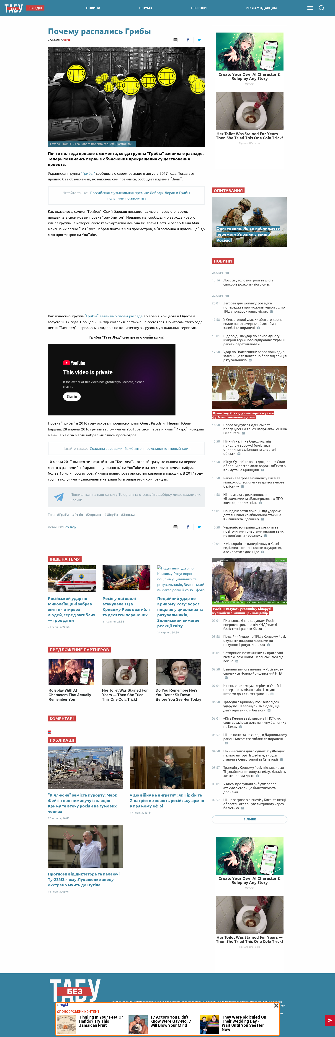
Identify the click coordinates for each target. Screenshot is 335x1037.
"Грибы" (88, 173)
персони (199, 8)
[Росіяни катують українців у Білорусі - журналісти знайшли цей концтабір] (249, 582)
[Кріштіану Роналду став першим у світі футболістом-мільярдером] (249, 388)
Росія (79, 514)
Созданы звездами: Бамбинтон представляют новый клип (140, 448)
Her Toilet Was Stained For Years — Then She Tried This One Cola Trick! (125, 694)
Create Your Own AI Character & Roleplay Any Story (250, 880)
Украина (94, 514)
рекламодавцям (261, 8)
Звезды (129, 514)
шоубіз (145, 8)
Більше (249, 819)
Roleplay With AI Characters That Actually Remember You (70, 694)
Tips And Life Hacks (249, 946)
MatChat (249, 887)
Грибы (64, 514)
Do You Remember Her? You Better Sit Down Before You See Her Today (178, 694)
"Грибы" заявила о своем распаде (114, 316)
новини (93, 8)
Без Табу (69, 527)
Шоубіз (112, 514)
